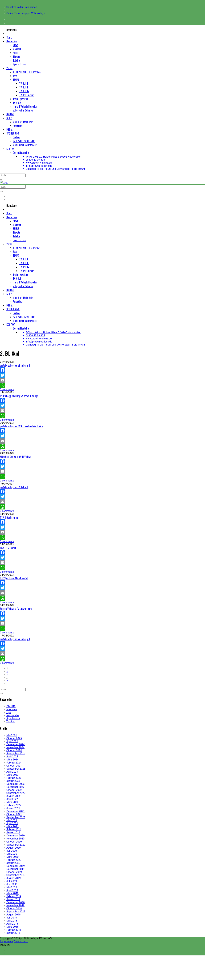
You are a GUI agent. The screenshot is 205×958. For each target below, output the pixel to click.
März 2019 (12, 893)
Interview (11, 709)
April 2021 (12, 823)
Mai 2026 (11, 735)
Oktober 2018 (14, 908)
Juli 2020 (11, 850)
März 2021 (12, 826)
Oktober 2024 (14, 750)
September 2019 (15, 875)
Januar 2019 (13, 899)
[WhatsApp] (102, 385)
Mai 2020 (11, 853)
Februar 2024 (13, 762)
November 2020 (15, 838)
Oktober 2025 (14, 738)
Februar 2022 (13, 805)
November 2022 (15, 786)
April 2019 (12, 890)
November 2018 (15, 905)
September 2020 (15, 844)
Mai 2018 (11, 920)
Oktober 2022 (14, 789)
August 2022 (13, 796)
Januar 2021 (13, 832)
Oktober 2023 (14, 765)
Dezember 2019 (15, 865)
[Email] (102, 380)
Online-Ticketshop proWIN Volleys (25, 13)
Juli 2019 (11, 881)
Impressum (6, 941)
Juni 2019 (11, 884)
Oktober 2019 (14, 872)
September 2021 (15, 817)
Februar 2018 (13, 929)
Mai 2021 (11, 820)
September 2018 (15, 911)
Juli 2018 (11, 917)
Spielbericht (13, 718)
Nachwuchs (12, 715)
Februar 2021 (13, 829)
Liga (8, 712)
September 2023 (15, 768)
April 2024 (12, 756)
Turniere (10, 721)
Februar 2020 (13, 859)
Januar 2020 (13, 862)
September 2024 (15, 753)
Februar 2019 (13, 896)
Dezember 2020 (15, 835)
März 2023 (12, 774)
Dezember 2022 (15, 783)
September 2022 (15, 793)
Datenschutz (21, 941)
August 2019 (13, 878)
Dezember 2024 (15, 744)
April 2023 (12, 771)
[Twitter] (102, 375)
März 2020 (12, 856)
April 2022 (12, 799)
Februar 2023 (13, 777)
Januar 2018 (13, 932)
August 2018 (13, 914)
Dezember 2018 (15, 902)
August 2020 (13, 847)
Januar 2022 (13, 808)
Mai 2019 (11, 887)
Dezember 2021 (15, 811)
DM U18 (11, 706)
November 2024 (15, 747)
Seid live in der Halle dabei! (21, 7)
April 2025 (12, 741)
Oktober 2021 (14, 814)
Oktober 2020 (14, 841)
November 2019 (15, 869)
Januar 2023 (13, 780)
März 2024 (12, 759)
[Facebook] (102, 370)
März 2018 (12, 926)
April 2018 (12, 923)
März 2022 (12, 802)
